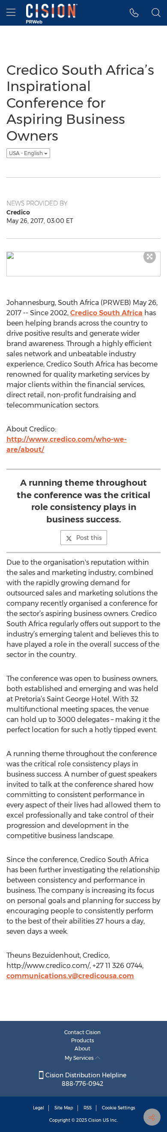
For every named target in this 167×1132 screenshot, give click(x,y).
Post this (88, 538)
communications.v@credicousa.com (70, 976)
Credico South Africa (106, 313)
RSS (88, 1108)
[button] (134, 13)
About (82, 1048)
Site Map (63, 1108)
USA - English (26, 153)
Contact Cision (82, 1032)
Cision (94, 1120)
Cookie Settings (118, 1108)
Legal (38, 1108)
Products (82, 1040)
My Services (80, 1058)
